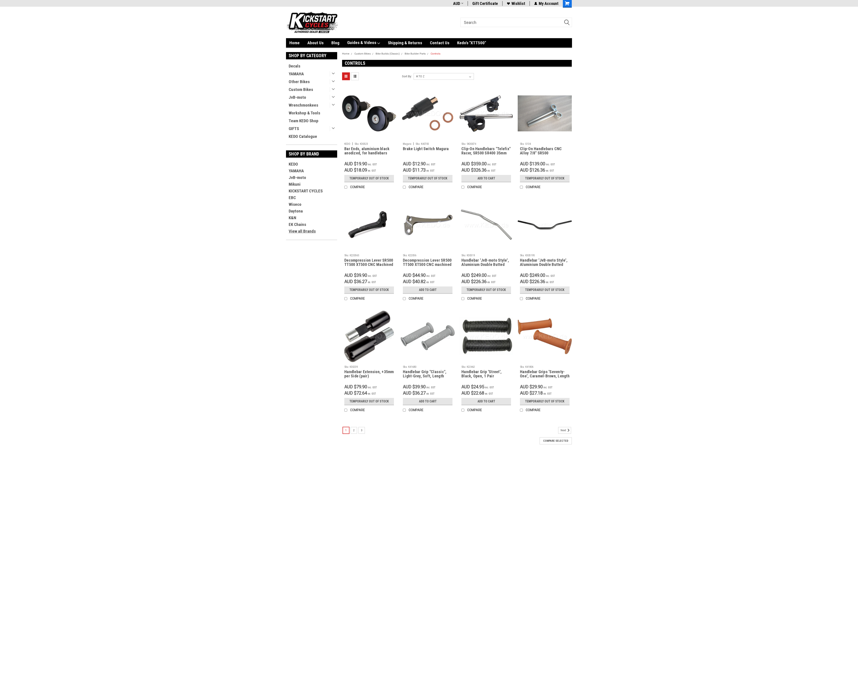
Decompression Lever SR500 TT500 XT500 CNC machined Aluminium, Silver (427, 264)
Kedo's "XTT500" (471, 42)
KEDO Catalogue (303, 136)
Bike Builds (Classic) (388, 53)
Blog (335, 42)
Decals (294, 66)
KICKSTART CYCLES (306, 190)
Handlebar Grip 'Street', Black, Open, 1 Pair (481, 374)
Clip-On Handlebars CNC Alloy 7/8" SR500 (541, 151)
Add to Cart (486, 178)
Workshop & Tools (304, 113)
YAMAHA (296, 73)
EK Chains (297, 224)
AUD (456, 3)
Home (294, 42)
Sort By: (407, 76)
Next (564, 430)
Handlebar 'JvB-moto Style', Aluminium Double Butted (485, 262)
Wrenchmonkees (303, 105)
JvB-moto (297, 97)
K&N (292, 217)
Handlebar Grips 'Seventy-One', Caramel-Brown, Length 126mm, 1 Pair (545, 376)
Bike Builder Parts (415, 53)
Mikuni (295, 184)
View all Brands (302, 231)
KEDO (293, 164)
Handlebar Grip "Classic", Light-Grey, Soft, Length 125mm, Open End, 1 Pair (424, 376)
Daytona (296, 211)
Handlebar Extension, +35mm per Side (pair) (369, 374)
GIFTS (294, 128)
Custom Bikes (301, 89)
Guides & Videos (362, 42)
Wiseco (295, 204)
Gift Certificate (485, 3)
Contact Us (439, 42)
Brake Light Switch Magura (426, 149)
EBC (292, 197)
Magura (407, 143)
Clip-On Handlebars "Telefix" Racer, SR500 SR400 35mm (486, 151)
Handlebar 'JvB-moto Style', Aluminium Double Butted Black (544, 264)
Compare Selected (555, 440)
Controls (435, 53)
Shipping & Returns (405, 42)
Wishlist (518, 3)
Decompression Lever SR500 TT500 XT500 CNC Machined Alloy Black (368, 264)
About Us (315, 42)
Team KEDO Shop (303, 120)
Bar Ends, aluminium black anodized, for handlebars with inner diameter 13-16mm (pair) (369, 155)
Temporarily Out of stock (369, 178)
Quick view (369, 137)
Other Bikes (299, 81)
